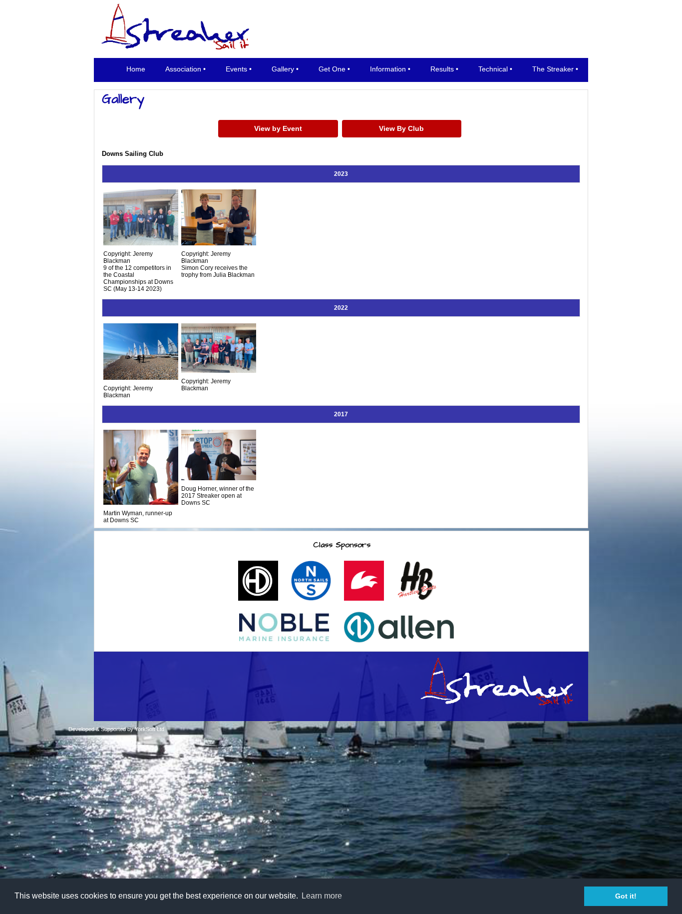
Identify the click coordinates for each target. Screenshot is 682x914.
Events (236, 69)
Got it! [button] (626, 896)
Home (135, 69)
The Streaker (553, 69)
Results (442, 69)
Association (183, 69)
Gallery (283, 69)
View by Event (278, 128)
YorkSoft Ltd (149, 729)
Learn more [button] (322, 896)
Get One (332, 69)
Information (388, 69)
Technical (493, 69)
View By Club (401, 128)
